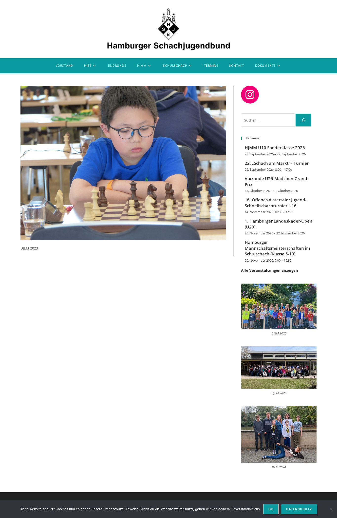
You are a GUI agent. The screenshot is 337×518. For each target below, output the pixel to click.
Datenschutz (299, 509)
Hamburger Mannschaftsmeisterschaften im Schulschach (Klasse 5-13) (277, 248)
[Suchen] (303, 120)
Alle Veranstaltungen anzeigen (269, 270)
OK (270, 509)
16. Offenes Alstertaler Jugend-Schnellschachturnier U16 (275, 202)
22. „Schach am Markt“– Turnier (277, 163)
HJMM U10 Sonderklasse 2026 (275, 147)
